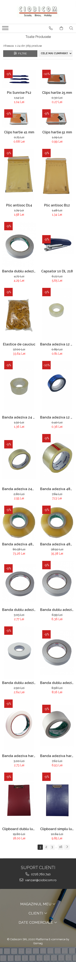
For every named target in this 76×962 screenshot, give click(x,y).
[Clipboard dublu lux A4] (19, 799)
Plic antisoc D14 (19, 205)
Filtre (22, 53)
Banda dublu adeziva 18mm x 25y (19, 271)
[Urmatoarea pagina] (67, 847)
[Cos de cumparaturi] (61, 28)
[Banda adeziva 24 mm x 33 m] (19, 387)
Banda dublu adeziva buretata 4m (19, 683)
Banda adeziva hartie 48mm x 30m (57, 756)
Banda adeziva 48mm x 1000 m (19, 544)
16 (60, 847)
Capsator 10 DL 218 (57, 271)
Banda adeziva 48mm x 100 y (57, 489)
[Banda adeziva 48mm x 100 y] (57, 459)
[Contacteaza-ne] (51, 28)
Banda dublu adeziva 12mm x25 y (19, 610)
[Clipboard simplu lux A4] (57, 799)
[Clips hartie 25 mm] (57, 79)
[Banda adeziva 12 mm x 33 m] (57, 314)
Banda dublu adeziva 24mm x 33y (57, 610)
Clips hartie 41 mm (19, 132)
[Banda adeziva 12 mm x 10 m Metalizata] (57, 387)
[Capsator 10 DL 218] (57, 244)
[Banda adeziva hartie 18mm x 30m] (19, 725)
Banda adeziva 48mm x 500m (57, 544)
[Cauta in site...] (71, 28)
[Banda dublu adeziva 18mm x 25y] (19, 244)
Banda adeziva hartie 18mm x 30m (19, 756)
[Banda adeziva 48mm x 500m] (57, 523)
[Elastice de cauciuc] (19, 314)
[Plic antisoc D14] (19, 175)
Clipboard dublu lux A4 (19, 829)
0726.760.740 (40, 874)
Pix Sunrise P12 (19, 93)
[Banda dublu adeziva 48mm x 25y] (57, 652)
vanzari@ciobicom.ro (40, 880)
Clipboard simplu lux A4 (57, 829)
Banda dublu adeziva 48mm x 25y (57, 683)
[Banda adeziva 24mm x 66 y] (19, 459)
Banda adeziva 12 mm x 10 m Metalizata (57, 417)
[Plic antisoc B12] (57, 175)
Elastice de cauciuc (19, 344)
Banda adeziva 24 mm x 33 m (19, 417)
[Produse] (6, 29)
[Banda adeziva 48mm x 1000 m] (19, 523)
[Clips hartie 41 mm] (19, 118)
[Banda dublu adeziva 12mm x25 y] (19, 583)
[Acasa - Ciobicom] (38, 12)
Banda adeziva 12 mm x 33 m (57, 344)
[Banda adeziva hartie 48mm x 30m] (57, 725)
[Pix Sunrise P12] (19, 79)
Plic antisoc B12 (57, 205)
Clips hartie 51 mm (57, 132)
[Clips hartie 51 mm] (57, 118)
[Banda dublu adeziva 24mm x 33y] (57, 583)
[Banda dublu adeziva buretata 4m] (19, 652)
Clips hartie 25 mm (57, 93)
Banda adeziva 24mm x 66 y (19, 489)
